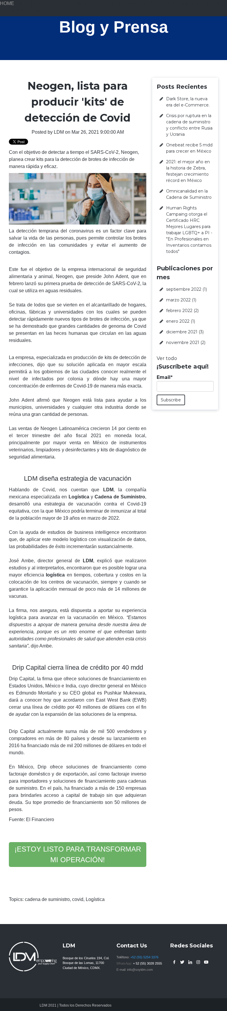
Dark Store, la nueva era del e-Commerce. (188, 102)
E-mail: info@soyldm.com (134, 969)
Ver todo (167, 358)
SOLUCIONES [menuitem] (30, 3)
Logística (95, 899)
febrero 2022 (182, 310)
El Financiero (40, 819)
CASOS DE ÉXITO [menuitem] (66, 3)
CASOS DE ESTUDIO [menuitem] (109, 3)
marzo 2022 (181, 300)
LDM (59, 132)
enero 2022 (180, 321)
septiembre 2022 (186, 289)
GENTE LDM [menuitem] (174, 3)
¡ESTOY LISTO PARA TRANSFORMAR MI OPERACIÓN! (77, 854)
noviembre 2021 (185, 342)
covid (77, 899)
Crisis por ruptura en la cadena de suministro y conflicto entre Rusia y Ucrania (189, 125)
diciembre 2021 (185, 332)
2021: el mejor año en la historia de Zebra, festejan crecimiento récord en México (188, 171)
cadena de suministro (47, 899)
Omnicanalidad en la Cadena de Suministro (189, 194)
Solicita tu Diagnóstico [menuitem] (23, 10)
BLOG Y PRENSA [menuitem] (207, 3)
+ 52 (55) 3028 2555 (147, 963)
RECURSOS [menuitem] (146, 3)
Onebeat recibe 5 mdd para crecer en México (189, 148)
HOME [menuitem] (7, 3)
